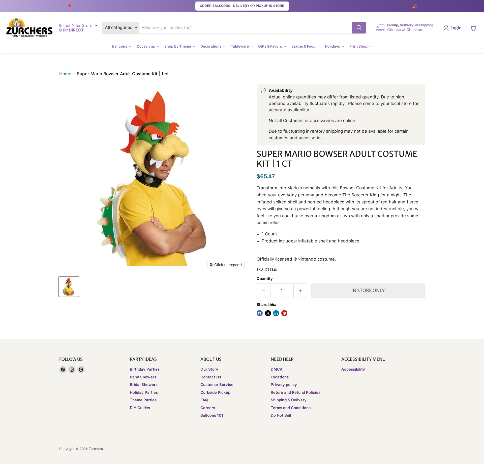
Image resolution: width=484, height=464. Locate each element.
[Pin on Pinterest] (284, 313)
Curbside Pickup (215, 392)
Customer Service (216, 384)
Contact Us (210, 377)
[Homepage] (29, 27)
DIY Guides (140, 407)
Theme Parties (143, 400)
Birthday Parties (145, 369)
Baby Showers (143, 377)
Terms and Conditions (291, 407)
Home (65, 74)
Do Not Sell (281, 415)
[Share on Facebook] (260, 313)
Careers (207, 407)
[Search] (359, 27)
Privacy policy (284, 384)
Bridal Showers (144, 384)
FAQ (204, 400)
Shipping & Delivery (289, 400)
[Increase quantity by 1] (300, 290)
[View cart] (473, 27)
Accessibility (353, 369)
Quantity (265, 279)
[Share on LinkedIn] (276, 313)
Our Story (209, 369)
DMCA (277, 369)
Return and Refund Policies (295, 392)
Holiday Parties (144, 392)
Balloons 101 (211, 415)
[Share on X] (268, 313)
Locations (280, 377)
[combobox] (245, 27)
